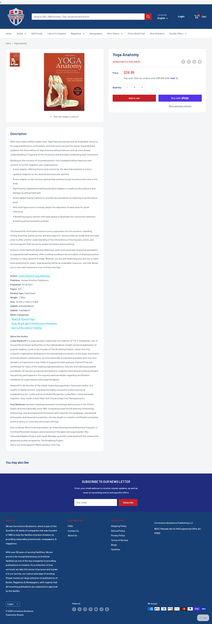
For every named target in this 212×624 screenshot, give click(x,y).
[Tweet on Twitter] (194, 61)
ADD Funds (36, 33)
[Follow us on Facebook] (74, 609)
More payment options (180, 106)
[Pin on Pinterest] (189, 61)
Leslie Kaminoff (27, 275)
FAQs (70, 526)
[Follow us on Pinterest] (91, 609)
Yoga (32, 319)
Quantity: (117, 87)
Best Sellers (113, 33)
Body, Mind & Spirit (21, 323)
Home (9, 33)
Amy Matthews (42, 275)
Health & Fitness (20, 319)
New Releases (157, 33)
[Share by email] (200, 61)
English (10, 604)
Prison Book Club (136, 33)
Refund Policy (118, 530)
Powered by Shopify (15, 615)
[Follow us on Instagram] (85, 609)
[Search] (148, 16)
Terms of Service (119, 540)
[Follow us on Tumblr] (107, 609)
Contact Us (73, 530)
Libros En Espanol (56, 33)
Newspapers (96, 33)
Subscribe (128, 502)
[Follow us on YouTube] (96, 609)
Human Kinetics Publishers (126, 61)
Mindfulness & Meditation (44, 323)
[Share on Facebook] (183, 61)
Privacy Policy (118, 535)
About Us (72, 535)
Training (37, 327)
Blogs (114, 544)
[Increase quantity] (142, 87)
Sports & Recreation (22, 327)
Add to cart (134, 98)
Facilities (115, 549)
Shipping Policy (118, 526)
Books (20, 33)
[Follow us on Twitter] (80, 609)
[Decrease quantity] (127, 87)
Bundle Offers (176, 33)
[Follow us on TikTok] (102, 609)
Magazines (76, 33)
